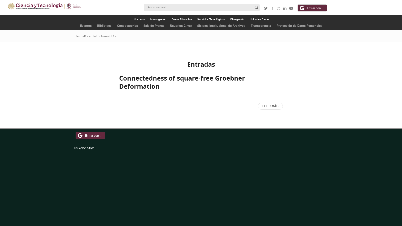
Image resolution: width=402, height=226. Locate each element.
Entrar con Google (317, 8)
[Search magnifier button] (256, 7)
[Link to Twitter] (266, 8)
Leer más (270, 106)
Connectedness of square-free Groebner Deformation (182, 82)
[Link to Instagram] (278, 8)
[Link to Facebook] (272, 8)
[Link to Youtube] (291, 8)
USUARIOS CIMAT (84, 148)
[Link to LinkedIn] (285, 8)
